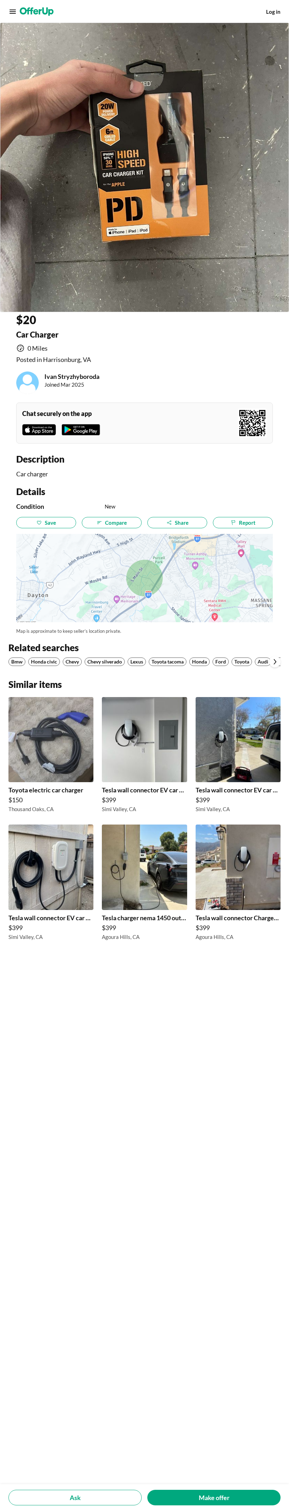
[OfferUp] (37, 11)
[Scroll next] (275, 661)
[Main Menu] (12, 11)
